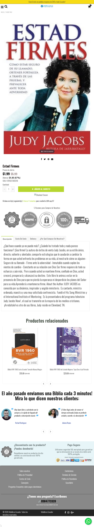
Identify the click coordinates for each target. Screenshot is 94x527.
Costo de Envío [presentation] (20, 238)
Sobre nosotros (25, 470)
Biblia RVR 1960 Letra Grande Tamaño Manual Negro (25, 369)
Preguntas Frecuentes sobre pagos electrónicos (24, 486)
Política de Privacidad (24, 474)
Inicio (2, 12)
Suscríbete (69, 482)
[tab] (7, 238)
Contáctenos (69, 470)
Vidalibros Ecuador (15, 512)
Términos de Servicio (69, 474)
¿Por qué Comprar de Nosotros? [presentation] (52, 238)
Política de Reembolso (69, 478)
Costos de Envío (24, 478)
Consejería (24, 482)
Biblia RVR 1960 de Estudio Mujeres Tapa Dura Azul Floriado (69, 369)
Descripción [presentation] (7, 238)
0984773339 (48, 501)
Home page (9, 12)
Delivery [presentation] (33, 238)
